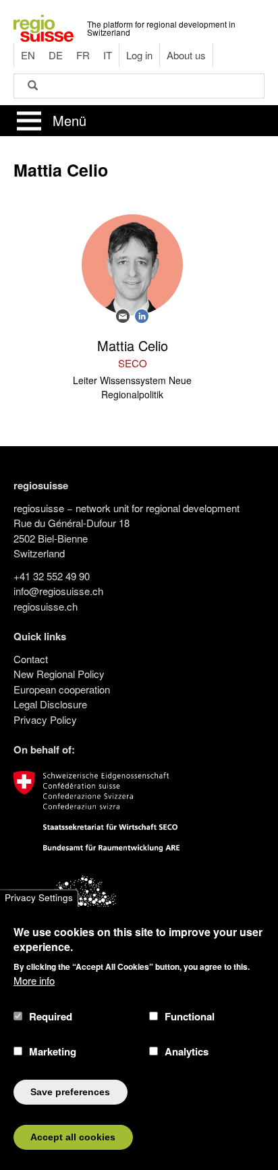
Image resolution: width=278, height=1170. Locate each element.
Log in (139, 55)
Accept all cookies (72, 1137)
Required (50, 1016)
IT (107, 55)
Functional (190, 1016)
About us (186, 55)
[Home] (43, 27)
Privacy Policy (45, 719)
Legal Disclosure (50, 704)
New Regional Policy (59, 674)
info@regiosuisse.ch (58, 591)
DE (56, 55)
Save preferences (70, 1092)
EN (28, 55)
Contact (30, 659)
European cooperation (61, 689)
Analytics (186, 1051)
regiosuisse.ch (45, 606)
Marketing (52, 1051)
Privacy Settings (39, 898)
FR (83, 55)
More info (34, 980)
